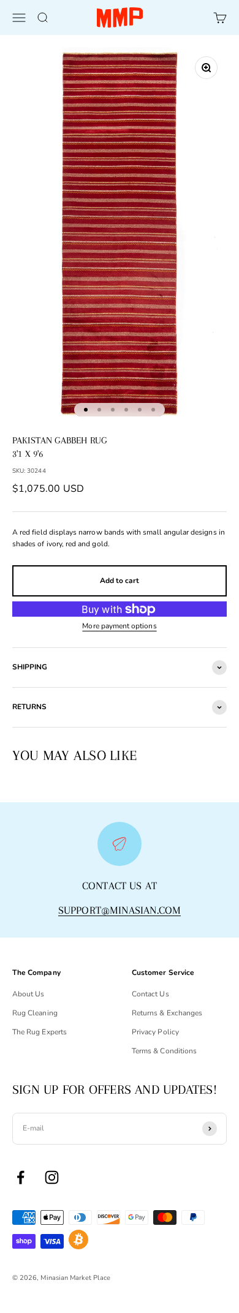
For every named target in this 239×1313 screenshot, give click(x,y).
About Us (28, 994)
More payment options (119, 626)
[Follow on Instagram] (52, 1177)
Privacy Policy (155, 1032)
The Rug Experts (39, 1032)
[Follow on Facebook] (20, 1177)
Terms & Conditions (164, 1051)
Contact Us (150, 994)
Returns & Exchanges (167, 1013)
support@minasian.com (119, 910)
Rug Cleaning (35, 1013)
